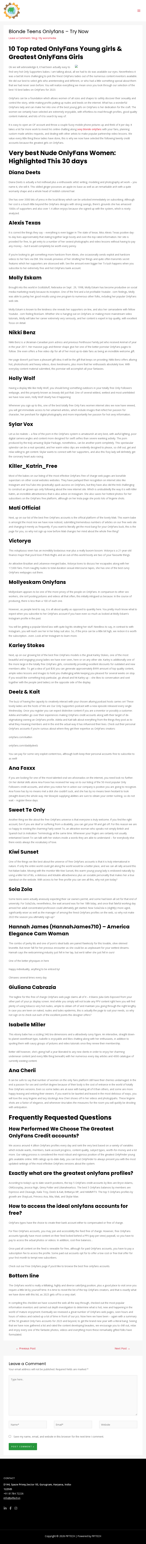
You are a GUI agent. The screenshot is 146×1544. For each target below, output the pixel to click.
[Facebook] (10, 1508)
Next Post (122, 1348)
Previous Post (26, 1348)
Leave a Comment (19, 38)
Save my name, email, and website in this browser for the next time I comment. (59, 1436)
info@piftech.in (12, 1498)
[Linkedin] (5, 1508)
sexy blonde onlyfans (89, 129)
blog (34, 38)
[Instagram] (15, 1508)
